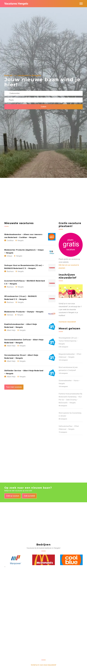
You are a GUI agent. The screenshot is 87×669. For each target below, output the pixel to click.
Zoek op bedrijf (29, 496)
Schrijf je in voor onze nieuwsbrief (43, 665)
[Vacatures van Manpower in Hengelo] (15, 560)
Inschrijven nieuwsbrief (67, 322)
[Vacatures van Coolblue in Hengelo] (71, 560)
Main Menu (81, 3)
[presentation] (4, 566)
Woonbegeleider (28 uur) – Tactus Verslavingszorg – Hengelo (69, 341)
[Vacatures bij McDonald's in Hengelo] (43, 560)
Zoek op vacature (12, 496)
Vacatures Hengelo (16, 3)
